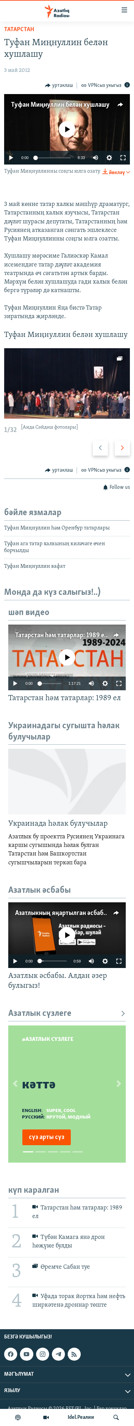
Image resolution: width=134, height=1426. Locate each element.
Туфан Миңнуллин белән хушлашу (60, 105)
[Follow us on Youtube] (26, 1354)
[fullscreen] (123, 158)
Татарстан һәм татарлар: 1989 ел (61, 635)
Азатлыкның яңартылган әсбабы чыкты (71, 913)
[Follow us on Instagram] (42, 1354)
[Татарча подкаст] (18, 1417)
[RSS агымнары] (74, 1354)
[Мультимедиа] (46, 1417)
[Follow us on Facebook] (10, 1354)
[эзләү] (116, 1417)
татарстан (19, 30)
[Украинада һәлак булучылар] (67, 781)
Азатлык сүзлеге (39, 1013)
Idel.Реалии (81, 1417)
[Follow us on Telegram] (58, 1354)
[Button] (59, 85)
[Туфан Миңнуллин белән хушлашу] (67, 383)
